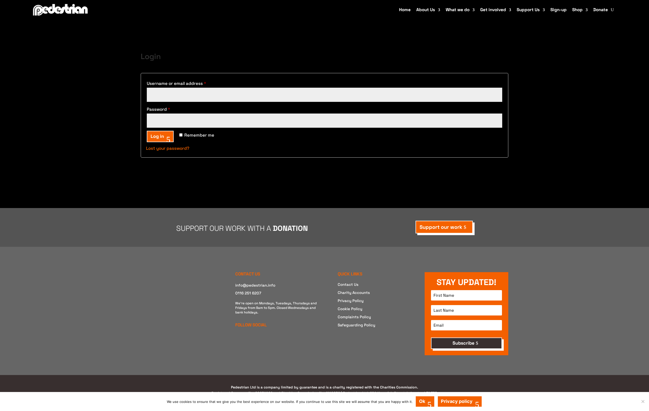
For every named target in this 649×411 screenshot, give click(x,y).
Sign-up (558, 9)
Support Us (528, 9)
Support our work (441, 227)
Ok (422, 401)
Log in (157, 136)
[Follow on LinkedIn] (257, 337)
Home (405, 9)
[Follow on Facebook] (238, 337)
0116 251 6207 (248, 293)
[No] (642, 401)
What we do (458, 9)
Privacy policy (457, 401)
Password (168, 109)
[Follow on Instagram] (247, 337)
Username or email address (186, 83)
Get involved (493, 9)
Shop (577, 9)
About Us (425, 9)
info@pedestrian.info (255, 285)
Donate (600, 9)
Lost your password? (167, 148)
